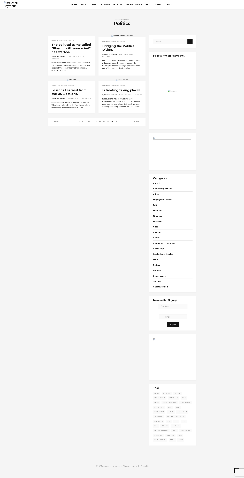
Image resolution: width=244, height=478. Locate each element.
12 (92, 121)
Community (173, 398)
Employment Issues (162, 199)
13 (96, 121)
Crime (156, 194)
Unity (181, 440)
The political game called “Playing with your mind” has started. (71, 48)
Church (156, 183)
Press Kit (145, 466)
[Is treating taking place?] (122, 80)
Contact (158, 4)
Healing (157, 232)
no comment (86, 98)
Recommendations (161, 430)
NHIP (176, 421)
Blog (94, 4)
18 (116, 121)
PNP (155, 426)
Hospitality (158, 249)
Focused (157, 221)
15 (104, 121)
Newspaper (158, 421)
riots (174, 430)
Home (74, 4)
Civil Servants (159, 398)
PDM (183, 421)
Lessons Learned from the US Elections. (68, 92)
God (177, 407)
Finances (157, 210)
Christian (166, 393)
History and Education (164, 243)
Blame (156, 393)
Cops (184, 398)
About (84, 4)
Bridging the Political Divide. (118, 48)
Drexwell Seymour (59, 56)
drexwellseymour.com (112, 466)
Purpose (157, 270)
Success (157, 281)
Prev (56, 121)
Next (136, 121)
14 (100, 121)
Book (170, 4)
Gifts (155, 227)
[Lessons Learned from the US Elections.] (71, 80)
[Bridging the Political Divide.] (122, 36)
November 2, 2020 (125, 95)
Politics (71, 40)
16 (108, 121)
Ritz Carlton (185, 430)
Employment (159, 407)
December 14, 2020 (74, 56)
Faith (155, 205)
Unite (172, 440)
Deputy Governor (169, 402)
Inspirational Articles (138, 4)
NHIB (168, 421)
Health (156, 238)
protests (175, 426)
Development (185, 402)
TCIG (180, 435)
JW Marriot (158, 416)
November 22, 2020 (125, 54)
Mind (155, 259)
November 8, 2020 (74, 98)
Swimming (170, 435)
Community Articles (111, 4)
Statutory (158, 435)
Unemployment (160, 440)
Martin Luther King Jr (175, 416)
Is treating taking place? (121, 90)
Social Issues (159, 276)
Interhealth (182, 412)
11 (89, 121)
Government (159, 412)
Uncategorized (160, 287)
